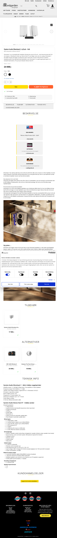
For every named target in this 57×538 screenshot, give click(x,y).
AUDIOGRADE (29, 163)
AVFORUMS (30, 149)
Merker (21, 13)
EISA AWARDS (29, 132)
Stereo (14, 10)
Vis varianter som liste (9, 78)
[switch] (21, 275)
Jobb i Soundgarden (10, 511)
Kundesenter (38, 0)
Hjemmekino (31, 10)
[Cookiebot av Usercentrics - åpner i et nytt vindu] (49, 253)
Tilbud (27, 13)
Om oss (10, 507)
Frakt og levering (28, 511)
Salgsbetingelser (10, 510)
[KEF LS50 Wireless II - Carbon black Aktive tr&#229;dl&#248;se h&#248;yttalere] (11, 353)
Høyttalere (6, 10)
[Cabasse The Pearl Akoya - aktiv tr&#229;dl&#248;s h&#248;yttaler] (29, 353)
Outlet (33, 13)
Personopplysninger (10, 512)
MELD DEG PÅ (45, 515)
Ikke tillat (10, 284)
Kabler (16, 13)
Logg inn (52, 8)
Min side (27, 0)
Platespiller (40, 10)
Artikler (45, 0)
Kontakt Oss (28, 507)
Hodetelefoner (22, 10)
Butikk (32, 0)
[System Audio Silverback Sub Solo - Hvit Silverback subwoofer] (11, 316)
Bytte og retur (28, 510)
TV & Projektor (7, 13)
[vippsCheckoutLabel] (41, 87)
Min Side (28, 508)
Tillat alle (46, 284)
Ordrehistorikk (28, 509)
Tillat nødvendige (28, 284)
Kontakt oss (51, 0)
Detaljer (51, 279)
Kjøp (16, 86)
